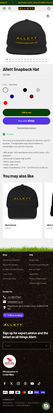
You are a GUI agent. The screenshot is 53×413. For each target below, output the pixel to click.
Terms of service (33, 403)
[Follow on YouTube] (32, 383)
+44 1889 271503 (14, 297)
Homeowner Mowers (11, 260)
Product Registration (38, 278)
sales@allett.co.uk (15, 301)
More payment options (26, 128)
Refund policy (7, 403)
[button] (46, 406)
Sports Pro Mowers (10, 265)
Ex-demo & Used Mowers (13, 269)
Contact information (23, 405)
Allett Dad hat (10, 225)
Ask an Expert (35, 269)
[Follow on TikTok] (39, 383)
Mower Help (34, 260)
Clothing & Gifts (9, 278)
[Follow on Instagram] (18, 383)
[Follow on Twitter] (11, 383)
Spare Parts (34, 274)
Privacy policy (20, 403)
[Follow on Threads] (25, 383)
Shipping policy (8, 405)
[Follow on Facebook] (4, 383)
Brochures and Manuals (39, 265)
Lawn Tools (7, 274)
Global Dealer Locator (38, 283)
